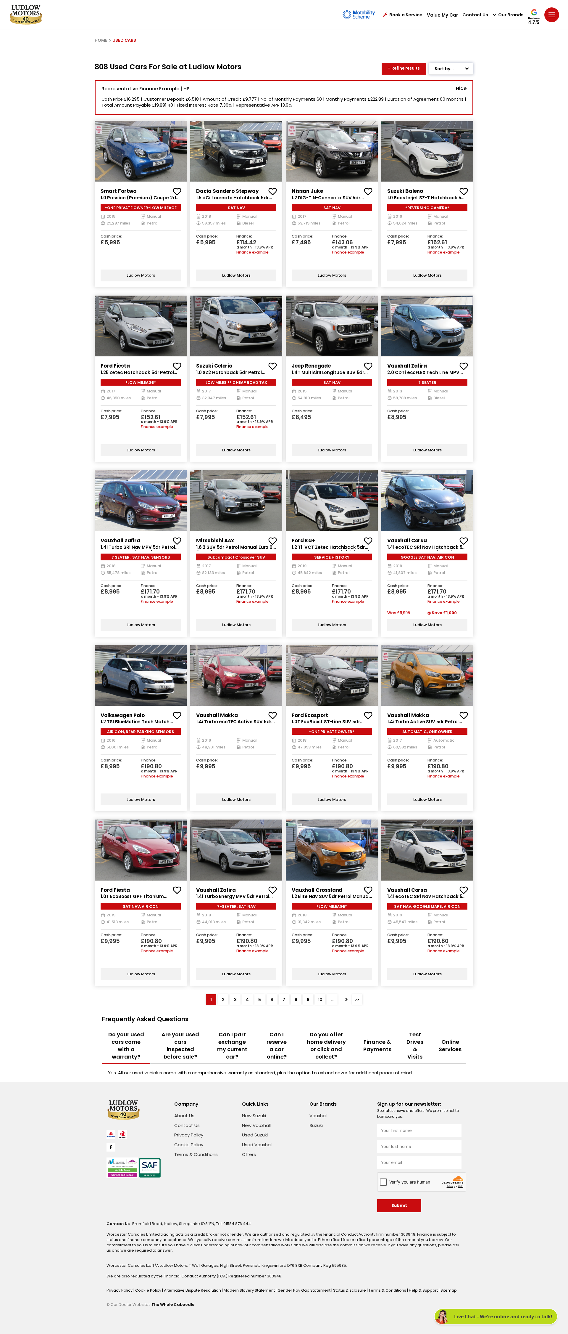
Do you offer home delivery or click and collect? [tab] (326, 1045)
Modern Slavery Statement (250, 1290)
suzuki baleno (405, 191)
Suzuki (316, 1125)
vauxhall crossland (317, 890)
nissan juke (307, 191)
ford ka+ (303, 540)
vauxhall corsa (407, 540)
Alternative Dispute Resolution (193, 1290)
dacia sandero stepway (227, 191)
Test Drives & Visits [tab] (414, 1045)
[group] (141, 151)
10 (320, 1000)
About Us (184, 1115)
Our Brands (511, 15)
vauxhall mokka (217, 715)
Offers (249, 1154)
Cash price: (111, 236)
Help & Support (424, 1290)
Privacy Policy (188, 1135)
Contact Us (475, 15)
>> (357, 1000)
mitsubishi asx (215, 540)
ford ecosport (310, 715)
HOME (101, 40)
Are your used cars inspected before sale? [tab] (180, 1045)
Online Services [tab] (450, 1045)
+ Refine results (404, 68)
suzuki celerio (214, 365)
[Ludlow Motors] (26, 14)
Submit (399, 1205)
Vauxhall (318, 1115)
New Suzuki (254, 1115)
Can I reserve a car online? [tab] (277, 1045)
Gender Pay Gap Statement (304, 1290)
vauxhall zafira (407, 365)
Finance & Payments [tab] (377, 1045)
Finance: (244, 236)
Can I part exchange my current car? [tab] (232, 1045)
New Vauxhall (256, 1125)
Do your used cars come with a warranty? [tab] (126, 1045)
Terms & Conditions (196, 1154)
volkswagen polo (123, 715)
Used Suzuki (255, 1135)
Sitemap (448, 1290)
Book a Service (405, 15)
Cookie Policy (188, 1144)
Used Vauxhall (257, 1144)
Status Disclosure (350, 1290)
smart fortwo (118, 191)
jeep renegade (311, 365)
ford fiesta (115, 365)
